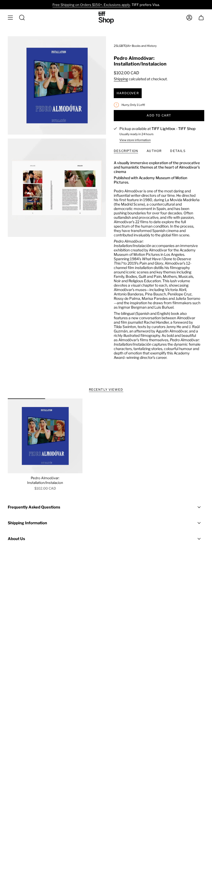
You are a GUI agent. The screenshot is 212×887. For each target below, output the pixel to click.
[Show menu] (10, 17)
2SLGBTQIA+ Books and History (135, 46)
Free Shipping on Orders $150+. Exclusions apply (91, 5)
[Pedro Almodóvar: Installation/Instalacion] (45, 435)
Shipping (121, 79)
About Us (16, 538)
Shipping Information (27, 523)
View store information (135, 140)
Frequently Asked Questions (34, 507)
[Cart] (201, 17)
